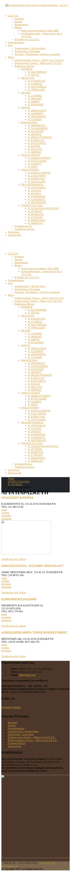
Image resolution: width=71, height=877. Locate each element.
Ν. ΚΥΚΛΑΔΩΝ (37, 161)
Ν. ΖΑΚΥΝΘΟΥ (37, 175)
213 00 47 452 (47, 863)
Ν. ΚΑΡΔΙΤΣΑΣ (36, 81)
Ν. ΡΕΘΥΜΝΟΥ (37, 116)
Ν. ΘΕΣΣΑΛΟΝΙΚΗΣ (40, 137)
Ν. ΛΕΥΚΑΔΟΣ (37, 181)
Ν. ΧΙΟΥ (33, 166)
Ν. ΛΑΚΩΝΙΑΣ (36, 199)
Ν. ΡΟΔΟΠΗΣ (36, 104)
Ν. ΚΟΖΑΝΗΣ (36, 131)
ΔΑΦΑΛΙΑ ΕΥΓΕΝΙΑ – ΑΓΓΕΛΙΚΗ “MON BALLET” (32, 565)
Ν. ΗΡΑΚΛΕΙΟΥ (37, 110)
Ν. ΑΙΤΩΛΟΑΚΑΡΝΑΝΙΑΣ (43, 208)
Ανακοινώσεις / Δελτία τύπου (30, 48)
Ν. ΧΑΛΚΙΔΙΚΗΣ (38, 128)
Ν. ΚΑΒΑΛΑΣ (36, 140)
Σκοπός (18, 21)
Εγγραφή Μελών (23, 226)
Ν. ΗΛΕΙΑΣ (34, 193)
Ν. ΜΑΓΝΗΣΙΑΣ (37, 86)
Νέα (10, 45)
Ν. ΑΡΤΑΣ (33, 75)
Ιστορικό (19, 18)
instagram (6, 518)
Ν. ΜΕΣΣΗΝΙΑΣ (37, 202)
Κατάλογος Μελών (25, 66)
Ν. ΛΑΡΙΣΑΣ (35, 83)
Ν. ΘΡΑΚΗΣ (35, 98)
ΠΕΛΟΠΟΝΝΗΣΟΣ (32, 184)
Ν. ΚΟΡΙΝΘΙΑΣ (36, 196)
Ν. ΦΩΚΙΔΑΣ (35, 223)
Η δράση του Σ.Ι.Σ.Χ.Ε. (27, 39)
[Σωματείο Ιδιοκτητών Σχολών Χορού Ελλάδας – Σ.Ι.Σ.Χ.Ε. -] (36, 5)
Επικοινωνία (14, 235)
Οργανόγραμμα (16, 42)
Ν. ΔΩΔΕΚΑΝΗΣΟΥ (39, 158)
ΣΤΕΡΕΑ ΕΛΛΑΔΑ (32, 205)
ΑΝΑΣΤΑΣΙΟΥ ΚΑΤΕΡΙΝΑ (17, 497)
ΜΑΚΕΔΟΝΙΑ (29, 122)
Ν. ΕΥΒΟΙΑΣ (35, 217)
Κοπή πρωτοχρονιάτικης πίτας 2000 (40, 30)
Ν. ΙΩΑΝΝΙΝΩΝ (37, 72)
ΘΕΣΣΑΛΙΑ (28, 78)
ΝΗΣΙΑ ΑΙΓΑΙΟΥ (30, 155)
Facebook (6, 707)
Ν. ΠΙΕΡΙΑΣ (34, 152)
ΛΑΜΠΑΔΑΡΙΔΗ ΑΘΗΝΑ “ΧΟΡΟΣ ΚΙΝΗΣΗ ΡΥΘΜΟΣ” (34, 632)
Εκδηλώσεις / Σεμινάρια (27, 51)
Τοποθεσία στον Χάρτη (13, 559)
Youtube (16, 707)
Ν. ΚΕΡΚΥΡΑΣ (36, 178)
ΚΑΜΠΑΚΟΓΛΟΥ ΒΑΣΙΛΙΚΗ (18, 599)
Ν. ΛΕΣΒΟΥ (35, 163)
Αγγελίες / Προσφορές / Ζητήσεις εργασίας (37, 54)
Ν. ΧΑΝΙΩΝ (35, 119)
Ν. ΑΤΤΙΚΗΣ (35, 211)
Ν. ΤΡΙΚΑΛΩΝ (36, 89)
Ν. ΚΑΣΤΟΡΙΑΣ (37, 143)
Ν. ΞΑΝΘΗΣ (35, 95)
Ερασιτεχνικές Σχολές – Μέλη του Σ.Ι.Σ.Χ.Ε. (38, 63)
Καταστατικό (21, 24)
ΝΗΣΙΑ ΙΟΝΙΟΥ (30, 169)
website (5, 512)
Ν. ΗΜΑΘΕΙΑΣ (36, 125)
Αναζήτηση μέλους (25, 229)
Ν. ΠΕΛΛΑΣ (35, 149)
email (4, 509)
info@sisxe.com (27, 675)
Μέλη (11, 57)
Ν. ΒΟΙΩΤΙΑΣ (36, 214)
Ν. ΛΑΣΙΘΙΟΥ (36, 113)
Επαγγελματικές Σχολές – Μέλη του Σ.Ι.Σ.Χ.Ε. (39, 60)
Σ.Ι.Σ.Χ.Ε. (13, 15)
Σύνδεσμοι (13, 232)
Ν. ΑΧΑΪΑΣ (34, 190)
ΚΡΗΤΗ (25, 107)
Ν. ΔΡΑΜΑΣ (35, 134)
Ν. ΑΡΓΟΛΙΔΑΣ (37, 187)
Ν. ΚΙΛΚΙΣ (34, 146)
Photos (18, 27)
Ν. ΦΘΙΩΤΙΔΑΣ (36, 220)
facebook (6, 515)
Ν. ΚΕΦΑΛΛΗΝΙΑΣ (39, 172)
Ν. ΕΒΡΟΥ (34, 101)
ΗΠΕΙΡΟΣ (27, 69)
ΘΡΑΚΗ (25, 92)
